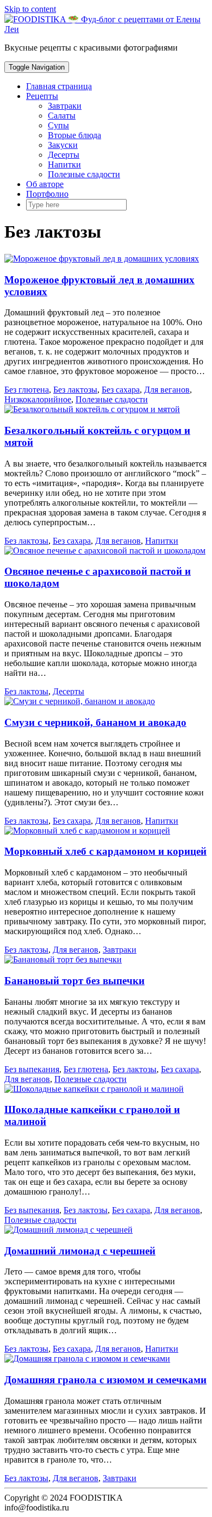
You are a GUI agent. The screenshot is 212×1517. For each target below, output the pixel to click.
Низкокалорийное (37, 399)
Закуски (63, 145)
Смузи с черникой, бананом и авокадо (95, 722)
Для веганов (167, 389)
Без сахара (121, 389)
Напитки (64, 164)
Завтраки (65, 105)
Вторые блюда (74, 135)
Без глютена (26, 389)
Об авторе (45, 184)
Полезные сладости (84, 174)
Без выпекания (31, 1069)
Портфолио (47, 193)
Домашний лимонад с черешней (79, 1251)
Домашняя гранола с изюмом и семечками (105, 1379)
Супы (58, 125)
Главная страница (59, 86)
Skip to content (30, 9)
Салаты (62, 115)
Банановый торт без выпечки (74, 980)
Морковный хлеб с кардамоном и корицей (105, 851)
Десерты (63, 154)
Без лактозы (75, 389)
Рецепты (42, 96)
